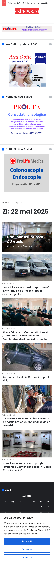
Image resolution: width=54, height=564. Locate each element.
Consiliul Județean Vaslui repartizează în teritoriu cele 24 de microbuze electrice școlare (26, 291)
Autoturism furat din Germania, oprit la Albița (26, 378)
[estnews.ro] (27, 11)
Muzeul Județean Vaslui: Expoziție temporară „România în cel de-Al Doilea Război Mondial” (26, 467)
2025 (14, 202)
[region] (27, 538)
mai (20, 202)
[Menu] (50, 19)
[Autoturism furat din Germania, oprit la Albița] (26, 357)
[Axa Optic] (27, 28)
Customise (27, 549)
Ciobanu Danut (15, 246)
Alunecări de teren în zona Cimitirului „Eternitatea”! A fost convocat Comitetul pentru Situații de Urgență (25, 336)
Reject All (27, 557)
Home (7, 202)
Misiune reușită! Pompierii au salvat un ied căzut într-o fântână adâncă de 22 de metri (26, 422)
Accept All (27, 541)
